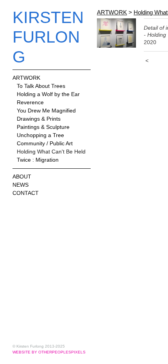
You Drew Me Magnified (46, 110)
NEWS (21, 185)
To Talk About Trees (41, 86)
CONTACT (26, 193)
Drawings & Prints (39, 119)
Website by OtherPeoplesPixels (49, 352)
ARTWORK (26, 78)
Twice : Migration (38, 160)
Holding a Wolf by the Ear (48, 94)
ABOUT (22, 176)
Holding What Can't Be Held (51, 151)
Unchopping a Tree (40, 135)
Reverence (30, 102)
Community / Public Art (45, 143)
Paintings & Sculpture (43, 127)
